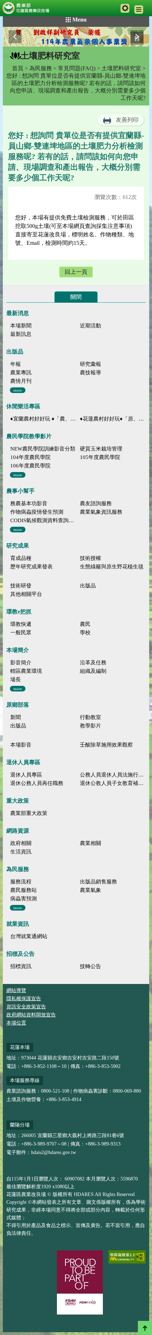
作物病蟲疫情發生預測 (36, 512)
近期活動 (90, 325)
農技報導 (90, 372)
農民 (85, 624)
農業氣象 (90, 890)
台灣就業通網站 (28, 936)
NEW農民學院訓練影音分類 (42, 449)
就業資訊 (17, 924)
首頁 (17, 68)
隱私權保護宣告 (23, 998)
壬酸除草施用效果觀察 (106, 745)
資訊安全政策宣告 (26, 1006)
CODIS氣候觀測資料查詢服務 (43, 520)
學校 (85, 632)
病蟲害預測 (23, 898)
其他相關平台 (26, 594)
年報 (15, 364)
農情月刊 (20, 381)
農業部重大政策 (28, 813)
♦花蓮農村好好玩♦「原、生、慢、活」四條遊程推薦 (113, 419)
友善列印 (127, 120)
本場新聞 (20, 325)
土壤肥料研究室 (121, 68)
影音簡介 (20, 662)
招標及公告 (20, 954)
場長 (15, 679)
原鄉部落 (17, 705)
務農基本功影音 (28, 503)
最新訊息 (20, 334)
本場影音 (20, 745)
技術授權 (90, 558)
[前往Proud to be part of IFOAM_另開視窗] (80, 1282)
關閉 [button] (76, 297)
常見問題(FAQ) (76, 68)
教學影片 (90, 726)
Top (145, 1328)
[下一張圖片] (137, 36)
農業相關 (90, 843)
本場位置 (16, 1023)
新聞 (15, 717)
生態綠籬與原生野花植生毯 (112, 566)
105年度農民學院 (100, 457)
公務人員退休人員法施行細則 (113, 775)
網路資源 (17, 831)
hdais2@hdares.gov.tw (53, 1152)
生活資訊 (20, 851)
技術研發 (20, 585)
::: (7, 55)
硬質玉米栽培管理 (101, 449)
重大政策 (17, 801)
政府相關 (20, 843)
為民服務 (40, 68)
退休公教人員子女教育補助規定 (113, 783)
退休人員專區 (23, 762)
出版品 (14, 352)
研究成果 (17, 546)
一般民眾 (20, 632)
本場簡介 (17, 650)
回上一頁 (76, 272)
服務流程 (20, 881)
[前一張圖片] (15, 36)
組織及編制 (93, 671)
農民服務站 (23, 890)
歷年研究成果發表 (31, 566)
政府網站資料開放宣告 (31, 1014)
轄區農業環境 (26, 671)
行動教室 (90, 717)
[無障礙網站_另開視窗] (127, 1256)
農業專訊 (20, 372)
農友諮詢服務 (96, 503)
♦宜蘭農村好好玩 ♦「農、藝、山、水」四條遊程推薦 (43, 419)
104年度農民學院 (30, 457)
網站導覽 (16, 990)
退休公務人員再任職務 (36, 783)
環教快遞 (20, 624)
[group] (76, 37)
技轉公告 (90, 966)
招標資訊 (20, 966)
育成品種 (20, 558)
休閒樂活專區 (23, 406)
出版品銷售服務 (98, 881)
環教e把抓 (18, 612)
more (17, 390)
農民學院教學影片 (29, 436)
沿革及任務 (93, 662)
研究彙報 (90, 364)
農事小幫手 (20, 491)
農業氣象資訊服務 (101, 512)
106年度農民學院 (30, 466)
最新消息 (17, 313)
